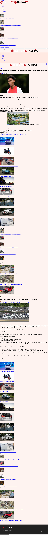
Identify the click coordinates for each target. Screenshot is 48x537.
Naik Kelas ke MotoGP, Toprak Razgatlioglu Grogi (6, 186)
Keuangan (3, 5)
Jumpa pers (4, 10)
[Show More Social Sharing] (28, 302)
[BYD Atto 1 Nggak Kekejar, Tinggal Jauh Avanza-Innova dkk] (7, 144)
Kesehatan (3, 55)
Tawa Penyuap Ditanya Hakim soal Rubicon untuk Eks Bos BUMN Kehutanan (11, 295)
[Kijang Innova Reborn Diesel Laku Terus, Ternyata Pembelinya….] (7, 195)
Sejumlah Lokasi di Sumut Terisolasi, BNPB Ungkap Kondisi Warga (8, 18)
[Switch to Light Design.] (47, 64)
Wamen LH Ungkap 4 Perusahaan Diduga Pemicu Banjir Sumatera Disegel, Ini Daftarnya (10, 25)
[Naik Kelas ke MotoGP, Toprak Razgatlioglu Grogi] (7, 410)
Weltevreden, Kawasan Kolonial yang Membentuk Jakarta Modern (7, 45)
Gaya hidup (3, 6)
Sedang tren (4, 11)
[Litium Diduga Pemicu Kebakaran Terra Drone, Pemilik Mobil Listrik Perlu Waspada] (7, 205)
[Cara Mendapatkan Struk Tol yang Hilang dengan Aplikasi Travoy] (14, 321)
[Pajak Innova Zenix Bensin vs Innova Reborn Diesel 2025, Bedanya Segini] (7, 225)
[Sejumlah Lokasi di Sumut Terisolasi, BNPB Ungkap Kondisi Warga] (7, 272)
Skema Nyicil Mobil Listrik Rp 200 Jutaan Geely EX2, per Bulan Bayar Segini (9, 166)
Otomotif (3, 8)
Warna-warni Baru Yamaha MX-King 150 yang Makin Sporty (7, 381)
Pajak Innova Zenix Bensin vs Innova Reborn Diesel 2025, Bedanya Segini (8, 452)
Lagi (2, 59)
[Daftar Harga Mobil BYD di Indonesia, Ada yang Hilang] (7, 400)
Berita (2, 4)
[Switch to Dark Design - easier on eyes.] (46, 64)
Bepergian (3, 7)
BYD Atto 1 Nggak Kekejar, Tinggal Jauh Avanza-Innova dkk (7, 371)
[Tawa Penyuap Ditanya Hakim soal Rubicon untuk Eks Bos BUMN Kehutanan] (7, 293)
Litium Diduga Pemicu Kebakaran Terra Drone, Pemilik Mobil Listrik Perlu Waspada (10, 206)
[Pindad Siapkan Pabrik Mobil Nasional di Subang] (7, 215)
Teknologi (3, 9)
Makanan (3, 56)
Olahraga (3, 58)
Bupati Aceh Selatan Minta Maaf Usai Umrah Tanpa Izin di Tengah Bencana (9, 38)
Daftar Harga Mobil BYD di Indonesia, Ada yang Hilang (6, 176)
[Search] (0, 62)
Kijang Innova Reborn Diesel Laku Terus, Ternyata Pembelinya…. (7, 196)
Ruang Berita (3, 73)
